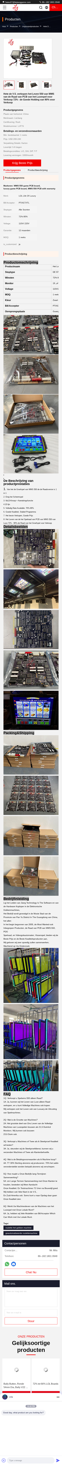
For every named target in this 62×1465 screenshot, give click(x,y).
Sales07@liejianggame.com (18, 2)
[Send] (58, 1460)
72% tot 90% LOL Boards (45, 1384)
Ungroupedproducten (30, 27)
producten (14, 27)
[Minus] (58, 1397)
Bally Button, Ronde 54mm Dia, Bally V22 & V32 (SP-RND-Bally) (15, 1386)
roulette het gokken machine (18, 1228)
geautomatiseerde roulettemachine (21, 1233)
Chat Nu (31, 1272)
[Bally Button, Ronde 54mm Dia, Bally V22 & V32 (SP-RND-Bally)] (16, 1370)
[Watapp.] (7, 1264)
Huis (4, 27)
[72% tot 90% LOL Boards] (46, 1370)
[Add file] (4, 1460)
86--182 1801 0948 (51, 2)
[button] (50, 85)
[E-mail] (13, 1264)
